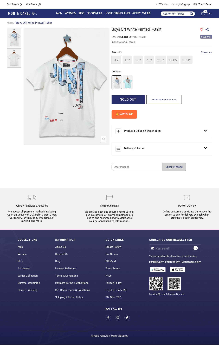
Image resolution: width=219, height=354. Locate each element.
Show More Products (164, 99)
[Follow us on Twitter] (129, 317)
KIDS (81, 13)
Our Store (31, 4)
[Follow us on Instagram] (119, 317)
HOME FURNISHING (117, 13)
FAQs (109, 275)
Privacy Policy (113, 282)
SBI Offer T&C (113, 297)
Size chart (206, 52)
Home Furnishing (27, 290)
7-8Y (149, 60)
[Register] (196, 248)
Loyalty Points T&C (116, 290)
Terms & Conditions (66, 275)
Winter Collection (28, 275)
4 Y (116, 60)
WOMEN (70, 13)
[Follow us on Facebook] (110, 317)
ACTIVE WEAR (141, 13)
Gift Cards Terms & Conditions (72, 290)
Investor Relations (65, 268)
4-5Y (127, 60)
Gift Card (111, 261)
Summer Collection (29, 282)
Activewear (24, 268)
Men (20, 246)
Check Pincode (174, 166)
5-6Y (138, 60)
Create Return (113, 246)
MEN (59, 13)
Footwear (94, 13)
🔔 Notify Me (124, 114)
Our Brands (13, 4)
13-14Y (186, 60)
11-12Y (173, 60)
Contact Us (61, 254)
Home (10, 22)
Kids (20, 261)
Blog (57, 261)
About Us (60, 246)
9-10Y (160, 60)
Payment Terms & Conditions (71, 282)
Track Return (113, 268)
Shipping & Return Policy (69, 297)
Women (22, 254)
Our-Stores (112, 254)
